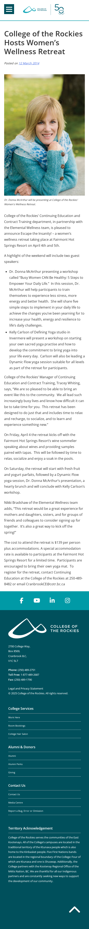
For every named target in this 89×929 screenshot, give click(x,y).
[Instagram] (67, 600)
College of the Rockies (43, 10)
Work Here (14, 717)
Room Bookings (16, 725)
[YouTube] (37, 600)
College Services (21, 708)
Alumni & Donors (21, 747)
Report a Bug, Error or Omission (25, 810)
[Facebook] (21, 600)
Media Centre (15, 802)
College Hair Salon (18, 734)
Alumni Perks (15, 764)
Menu (9, 9)
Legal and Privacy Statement (25, 688)
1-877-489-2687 (30, 674)
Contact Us (16, 785)
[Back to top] (74, 910)
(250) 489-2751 (26, 670)
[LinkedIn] (52, 600)
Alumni (12, 755)
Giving (11, 772)
